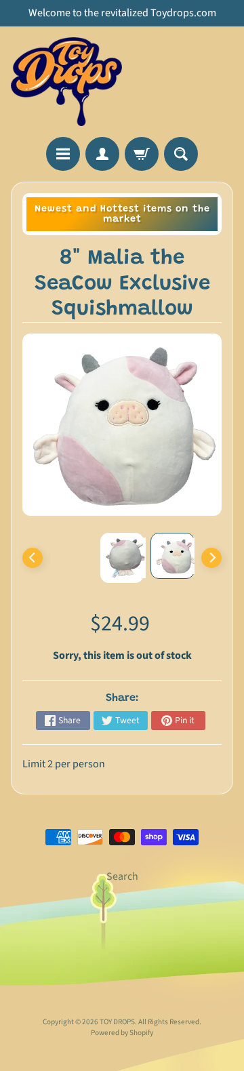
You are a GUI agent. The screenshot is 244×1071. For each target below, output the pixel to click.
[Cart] (142, 154)
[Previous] (32, 558)
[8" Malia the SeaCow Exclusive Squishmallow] (172, 556)
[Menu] (63, 154)
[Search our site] (181, 154)
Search (122, 876)
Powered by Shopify (122, 1033)
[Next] (211, 558)
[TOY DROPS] (66, 81)
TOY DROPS (117, 1022)
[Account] (102, 154)
